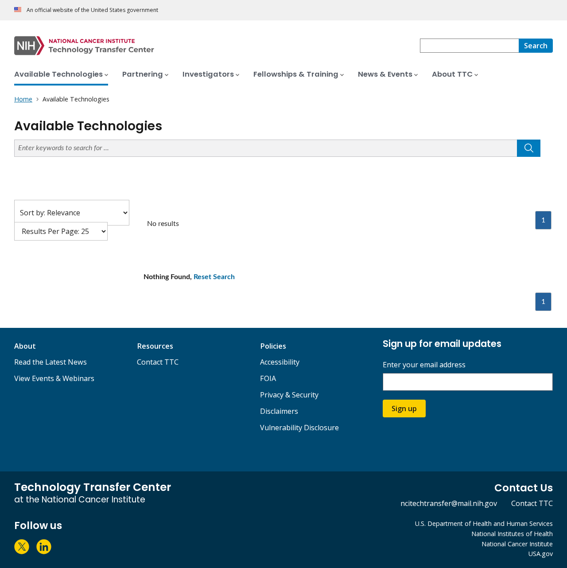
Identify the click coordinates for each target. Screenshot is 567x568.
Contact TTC (158, 362)
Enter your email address (424, 365)
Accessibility (279, 362)
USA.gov (540, 553)
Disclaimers (279, 411)
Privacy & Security (289, 395)
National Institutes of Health (512, 533)
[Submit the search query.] (528, 148)
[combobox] (469, 46)
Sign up (404, 408)
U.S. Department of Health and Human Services (484, 523)
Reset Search (214, 276)
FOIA (268, 378)
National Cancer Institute (517, 544)
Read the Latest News (50, 362)
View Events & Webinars (54, 378)
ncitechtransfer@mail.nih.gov (448, 503)
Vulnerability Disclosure (299, 427)
